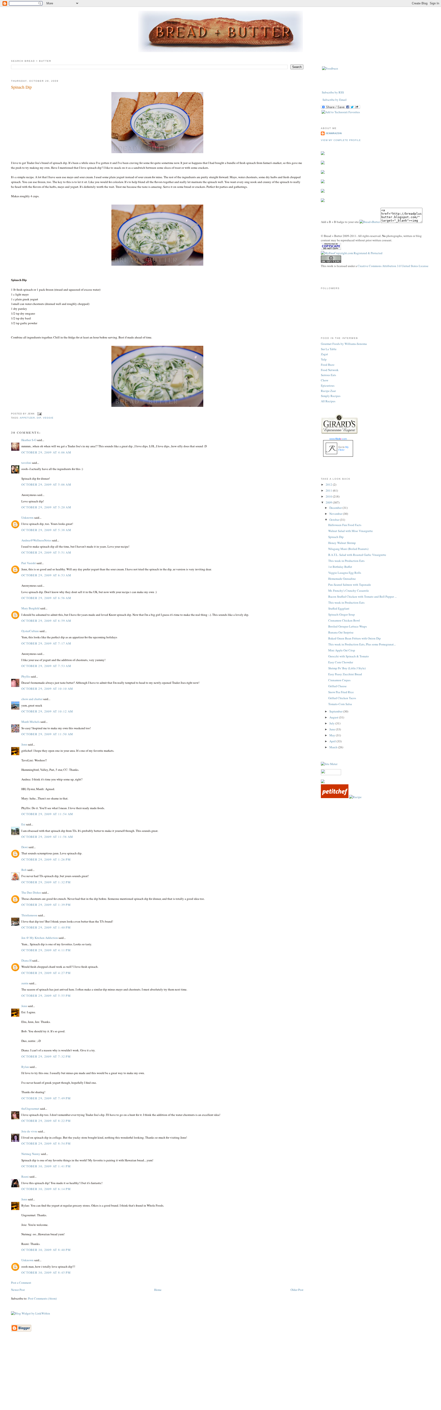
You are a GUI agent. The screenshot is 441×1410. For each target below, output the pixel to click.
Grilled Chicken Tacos (342, 698)
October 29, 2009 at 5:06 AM (46, 484)
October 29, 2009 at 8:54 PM (46, 1143)
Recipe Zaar (328, 391)
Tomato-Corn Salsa (340, 704)
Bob (24, 870)
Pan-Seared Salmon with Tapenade (349, 585)
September (336, 711)
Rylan (25, 1067)
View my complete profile (341, 140)
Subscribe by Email (334, 100)
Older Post (297, 1290)
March (333, 747)
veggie (48, 418)
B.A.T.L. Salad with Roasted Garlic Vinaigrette (357, 555)
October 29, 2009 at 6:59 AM (46, 621)
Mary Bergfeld (30, 608)
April (332, 741)
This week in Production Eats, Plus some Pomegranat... (362, 644)
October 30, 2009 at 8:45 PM (46, 1272)
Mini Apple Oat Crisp (341, 650)
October (334, 520)
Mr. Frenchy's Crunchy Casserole (348, 590)
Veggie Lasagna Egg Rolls (344, 573)
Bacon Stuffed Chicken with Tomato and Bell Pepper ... (362, 596)
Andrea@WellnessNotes (36, 540)
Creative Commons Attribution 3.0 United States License (393, 266)
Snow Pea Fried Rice (341, 692)
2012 (329, 484)
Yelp (324, 359)
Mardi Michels (30, 722)
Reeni (25, 1176)
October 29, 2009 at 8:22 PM (46, 1121)
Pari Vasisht (28, 563)
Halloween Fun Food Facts (344, 525)
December (335, 508)
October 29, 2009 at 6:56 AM (46, 598)
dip (39, 418)
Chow (324, 380)
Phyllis (25, 676)
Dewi (24, 847)
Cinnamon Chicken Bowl (344, 620)
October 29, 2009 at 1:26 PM (46, 859)
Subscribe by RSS (333, 92)
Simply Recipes (330, 396)
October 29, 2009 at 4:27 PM (46, 973)
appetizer (27, 418)
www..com (338, 438)
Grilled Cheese (337, 686)
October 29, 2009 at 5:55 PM (46, 995)
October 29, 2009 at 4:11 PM (46, 950)
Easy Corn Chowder (340, 662)
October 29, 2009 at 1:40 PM (46, 927)
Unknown (27, 517)
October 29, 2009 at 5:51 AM (46, 552)
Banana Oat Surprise (340, 632)
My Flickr (343, 448)
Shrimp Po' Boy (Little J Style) (347, 668)
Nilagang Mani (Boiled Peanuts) (348, 549)
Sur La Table (328, 349)
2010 (329, 496)
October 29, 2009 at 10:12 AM (47, 711)
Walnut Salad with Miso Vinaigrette (350, 531)
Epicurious (327, 385)
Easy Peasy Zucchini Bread (345, 674)
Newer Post (18, 1290)
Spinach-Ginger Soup (341, 614)
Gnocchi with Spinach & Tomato (348, 656)
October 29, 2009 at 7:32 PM (46, 1056)
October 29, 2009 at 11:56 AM (47, 837)
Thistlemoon (29, 915)
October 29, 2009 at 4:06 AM (46, 452)
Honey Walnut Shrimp (342, 543)
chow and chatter (31, 699)
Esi (23, 824)
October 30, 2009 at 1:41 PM (46, 1166)
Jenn (24, 744)
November (336, 514)
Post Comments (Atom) (42, 1298)
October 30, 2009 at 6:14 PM (46, 1189)
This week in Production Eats (346, 561)
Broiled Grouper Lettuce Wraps (347, 626)
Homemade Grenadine (342, 579)
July (332, 723)
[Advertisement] (220, 1378)
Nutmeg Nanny (30, 1154)
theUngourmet (30, 1108)
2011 (329, 490)
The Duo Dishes (31, 892)
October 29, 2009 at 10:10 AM (47, 689)
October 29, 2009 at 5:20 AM (46, 507)
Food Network (330, 370)
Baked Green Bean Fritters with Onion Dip (354, 638)
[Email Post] (38, 413)
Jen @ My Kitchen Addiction (39, 938)
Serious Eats (328, 375)
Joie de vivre (29, 1131)
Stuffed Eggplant (338, 608)
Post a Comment (21, 1283)
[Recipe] (355, 797)
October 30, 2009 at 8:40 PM (46, 1250)
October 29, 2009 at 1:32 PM (46, 882)
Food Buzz (327, 365)
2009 (329, 502)
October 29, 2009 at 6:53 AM (46, 575)
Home (157, 1290)
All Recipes (328, 401)
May (332, 735)
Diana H (26, 960)
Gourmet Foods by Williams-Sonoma (344, 344)
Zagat (324, 354)
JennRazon (333, 133)
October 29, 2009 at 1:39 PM (46, 905)
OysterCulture (30, 631)
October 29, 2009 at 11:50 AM (47, 734)
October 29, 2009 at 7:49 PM (46, 1098)
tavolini (26, 463)
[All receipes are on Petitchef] (334, 797)
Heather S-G (28, 440)
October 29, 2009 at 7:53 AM (46, 666)
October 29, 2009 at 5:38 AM (46, 530)
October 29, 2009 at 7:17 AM (46, 643)
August (334, 717)
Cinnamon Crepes (339, 680)
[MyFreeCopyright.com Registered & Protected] (351, 253)
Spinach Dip (21, 87)
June (332, 729)
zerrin (24, 983)
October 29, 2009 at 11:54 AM (47, 814)
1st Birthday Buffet (340, 567)
